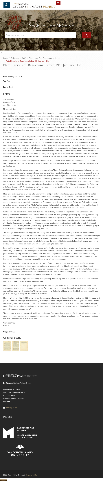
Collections (15, 58)
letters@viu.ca (11, 407)
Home (5, 58)
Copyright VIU (31, 474)
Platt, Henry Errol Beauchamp (40, 58)
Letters (57, 58)
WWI (24, 58)
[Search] (86, 35)
